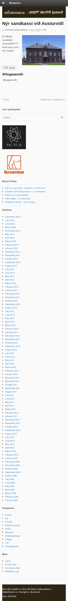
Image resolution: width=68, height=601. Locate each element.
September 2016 (12, 216)
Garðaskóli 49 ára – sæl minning (20, 201)
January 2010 (11, 458)
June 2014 (10, 272)
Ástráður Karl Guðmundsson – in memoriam (25, 191)
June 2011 (10, 398)
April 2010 (9, 447)
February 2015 (11, 244)
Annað (8, 514)
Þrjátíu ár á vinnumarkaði (16, 194)
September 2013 (12, 304)
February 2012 (11, 370)
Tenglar (8, 539)
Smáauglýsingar (12, 535)
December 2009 (12, 461)
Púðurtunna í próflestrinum (53, 99)
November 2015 (12, 230)
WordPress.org (12, 571)
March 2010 (10, 451)
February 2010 (11, 454)
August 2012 (11, 349)
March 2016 (10, 227)
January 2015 (11, 248)
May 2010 (9, 444)
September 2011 (12, 388)
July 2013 (9, 311)
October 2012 (11, 342)
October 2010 (11, 426)
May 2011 (9, 402)
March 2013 (10, 325)
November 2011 (12, 381)
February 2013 (11, 328)
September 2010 (12, 430)
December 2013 (12, 293)
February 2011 (11, 412)
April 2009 (9, 489)
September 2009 (12, 472)
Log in (8, 560)
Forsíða (8, 521)
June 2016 (10, 223)
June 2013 (10, 314)
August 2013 (11, 307)
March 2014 (10, 283)
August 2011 (11, 391)
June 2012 (10, 356)
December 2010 (12, 419)
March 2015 (10, 241)
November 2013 (12, 297)
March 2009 (10, 493)
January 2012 (11, 374)
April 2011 (9, 405)
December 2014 (12, 251)
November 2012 (12, 339)
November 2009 (12, 465)
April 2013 (9, 321)
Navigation (15, 2)
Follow (12, 67)
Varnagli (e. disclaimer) (29, 591)
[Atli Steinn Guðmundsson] (34, 12)
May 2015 (9, 234)
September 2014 (12, 262)
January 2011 (11, 416)
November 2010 (12, 423)
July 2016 (9, 220)
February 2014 (11, 286)
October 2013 (11, 300)
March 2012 (10, 367)
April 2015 (9, 237)
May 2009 (9, 486)
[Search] (62, 117)
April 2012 (9, 363)
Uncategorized (11, 546)
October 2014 (11, 258)
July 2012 (9, 353)
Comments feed (12, 567)
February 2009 (11, 496)
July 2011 (9, 395)
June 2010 (10, 440)
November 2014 (12, 255)
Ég (6, 518)
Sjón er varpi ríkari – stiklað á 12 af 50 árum (25, 187)
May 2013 (9, 318)
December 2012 (12, 335)
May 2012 (9, 360)
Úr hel (6, 99)
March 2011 (10, 409)
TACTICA (12, 596)
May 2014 (9, 276)
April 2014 (9, 279)
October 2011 (11, 384)
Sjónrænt (9, 532)
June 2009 (10, 482)
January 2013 (11, 332)
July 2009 (9, 479)
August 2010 (11, 433)
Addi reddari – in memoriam (17, 198)
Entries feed (10, 564)
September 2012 (12, 346)
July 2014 (9, 269)
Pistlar (8, 528)
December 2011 (12, 377)
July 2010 (9, 437)
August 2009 (11, 475)
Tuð (44, 29)
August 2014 (11, 265)
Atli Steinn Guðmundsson (16, 29)
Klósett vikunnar (12, 525)
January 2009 (11, 500)
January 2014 (11, 290)
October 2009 (11, 468)
